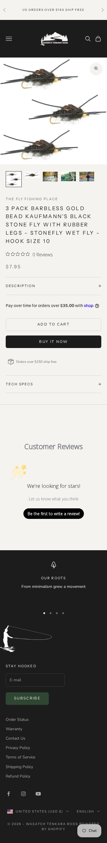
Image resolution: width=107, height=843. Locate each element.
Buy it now (53, 341)
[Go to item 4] (68, 176)
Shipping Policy (19, 767)
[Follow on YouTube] (38, 794)
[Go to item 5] (87, 176)
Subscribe (27, 698)
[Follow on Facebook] (8, 794)
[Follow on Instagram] (23, 794)
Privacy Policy (18, 747)
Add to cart (53, 324)
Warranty (14, 729)
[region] (53, 582)
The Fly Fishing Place (32, 199)
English (85, 811)
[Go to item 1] (14, 179)
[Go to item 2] (32, 175)
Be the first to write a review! (54, 513)
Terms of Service (20, 757)
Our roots (53, 578)
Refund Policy (18, 776)
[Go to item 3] (50, 176)
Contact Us (15, 738)
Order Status (17, 719)
